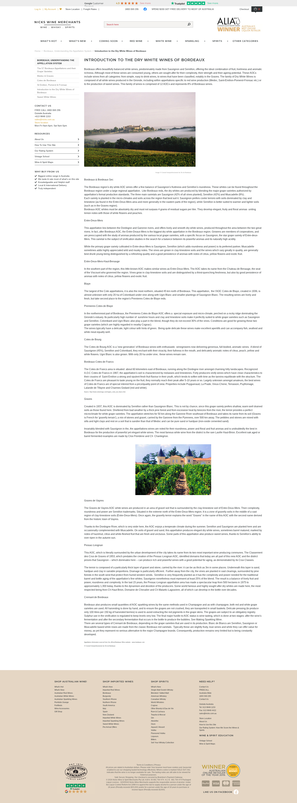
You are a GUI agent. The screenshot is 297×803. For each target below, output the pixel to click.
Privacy (157, 765)
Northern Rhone (109, 702)
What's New (59, 690)
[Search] (189, 24)
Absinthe (154, 721)
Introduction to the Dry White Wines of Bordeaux (55, 91)
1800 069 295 (132, 9)
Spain (105, 712)
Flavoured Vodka (158, 733)
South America (109, 705)
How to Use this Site (207, 725)
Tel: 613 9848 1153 (207, 707)
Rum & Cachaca (158, 712)
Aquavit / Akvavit (158, 727)
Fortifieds (58, 705)
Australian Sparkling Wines (65, 699)
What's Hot (48, 41)
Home (38, 51)
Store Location (72, 9)
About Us (203, 721)
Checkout (244, 9)
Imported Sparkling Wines (113, 721)
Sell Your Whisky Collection (162, 743)
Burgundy (107, 696)
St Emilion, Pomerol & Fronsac (52, 85)
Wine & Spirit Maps (207, 744)
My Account (50, 9)
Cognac (154, 705)
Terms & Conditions (145, 765)
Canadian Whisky (158, 699)
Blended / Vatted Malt (160, 693)
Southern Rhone (110, 699)
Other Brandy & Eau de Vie (162, 708)
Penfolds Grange (61, 702)
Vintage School (205, 741)
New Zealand (108, 715)
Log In (38, 9)
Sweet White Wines (46, 97)
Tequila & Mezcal (158, 715)
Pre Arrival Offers (110, 727)
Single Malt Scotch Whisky (162, 690)
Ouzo (153, 724)
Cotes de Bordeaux (46, 80)
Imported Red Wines (111, 690)
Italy (104, 708)
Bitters (153, 739)
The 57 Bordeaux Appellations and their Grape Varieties (56, 70)
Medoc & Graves (45, 76)
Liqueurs (154, 736)
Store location (41, 122)
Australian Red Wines (63, 693)
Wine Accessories (61, 708)
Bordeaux (107, 693)
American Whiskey (159, 696)
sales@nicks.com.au (45, 119)
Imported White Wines (112, 718)
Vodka (153, 730)
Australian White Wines (64, 696)
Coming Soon (108, 41)
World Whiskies (157, 702)
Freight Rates (90, 9)
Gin (152, 718)
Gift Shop (58, 712)
